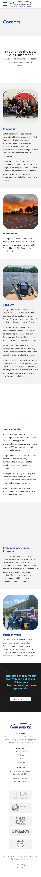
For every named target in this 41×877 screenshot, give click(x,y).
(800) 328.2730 (23, 779)
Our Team (20, 755)
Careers (20, 759)
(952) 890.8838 (23, 781)
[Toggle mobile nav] (5, 4)
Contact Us (20, 762)
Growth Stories (20, 752)
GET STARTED (20, 699)
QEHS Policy (20, 867)
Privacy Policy (20, 865)
